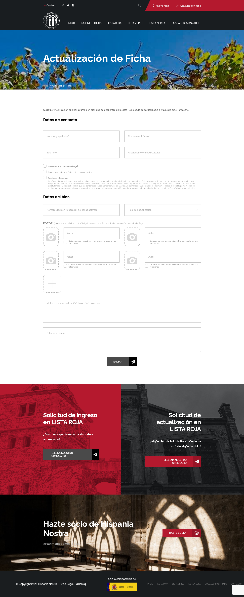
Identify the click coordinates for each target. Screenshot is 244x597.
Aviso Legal (72, 166)
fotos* (93, 223)
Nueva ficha (162, 5)
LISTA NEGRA (194, 584)
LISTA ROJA (162, 584)
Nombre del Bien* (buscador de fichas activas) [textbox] (72, 210)
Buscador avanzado (185, 23)
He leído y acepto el (63, 166)
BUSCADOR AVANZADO (216, 584)
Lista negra (157, 23)
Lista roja (115, 23)
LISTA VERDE (178, 584)
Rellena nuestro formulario (61, 455)
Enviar (117, 361)
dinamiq (81, 584)
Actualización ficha (190, 5)
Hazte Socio (177, 532)
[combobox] (81, 210)
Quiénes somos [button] (91, 23)
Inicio (71, 23)
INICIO (150, 584)
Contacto (51, 5)
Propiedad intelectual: (58, 178)
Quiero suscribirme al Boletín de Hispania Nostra (70, 172)
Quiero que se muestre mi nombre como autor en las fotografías (92, 242)
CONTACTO (236, 584)
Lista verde (135, 23)
